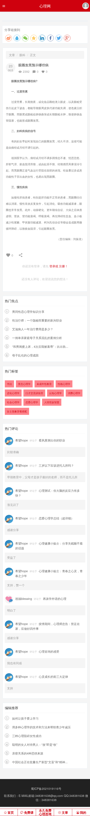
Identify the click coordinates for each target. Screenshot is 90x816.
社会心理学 (13, 402)
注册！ (63, 266)
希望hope (21, 440)
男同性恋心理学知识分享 (28, 311)
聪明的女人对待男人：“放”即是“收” (34, 744)
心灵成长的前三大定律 (53, 676)
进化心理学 (13, 393)
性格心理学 (64, 384)
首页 (11, 812)
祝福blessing (23, 599)
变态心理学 (24, 384)
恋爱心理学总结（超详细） (56, 518)
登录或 (53, 266)
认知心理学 (55, 393)
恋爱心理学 (32, 402)
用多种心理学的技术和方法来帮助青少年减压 (41, 727)
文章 (12, 55)
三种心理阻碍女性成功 (26, 736)
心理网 (45, 6)
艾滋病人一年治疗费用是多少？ (32, 329)
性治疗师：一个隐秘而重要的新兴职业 (37, 320)
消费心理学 (74, 393)
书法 (9, 384)
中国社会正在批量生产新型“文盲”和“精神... (40, 762)
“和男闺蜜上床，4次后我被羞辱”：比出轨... (40, 346)
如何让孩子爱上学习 (25, 718)
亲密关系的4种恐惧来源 (27, 753)
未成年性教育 (44, 384)
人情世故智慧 (51, 402)
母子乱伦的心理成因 (25, 355)
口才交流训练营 (34, 393)
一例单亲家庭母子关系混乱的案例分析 (37, 338)
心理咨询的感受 (49, 651)
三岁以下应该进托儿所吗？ (56, 465)
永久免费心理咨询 (45, 812)
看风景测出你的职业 (52, 440)
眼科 (22, 55)
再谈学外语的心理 (54, 599)
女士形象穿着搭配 (17, 411)
